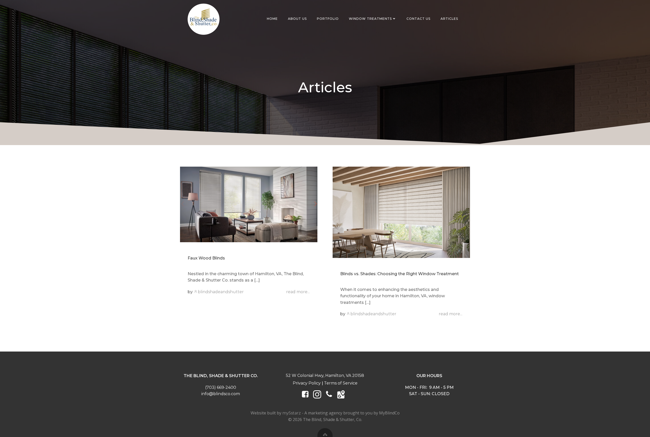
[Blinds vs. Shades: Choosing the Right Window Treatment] (401, 211)
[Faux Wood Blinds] (248, 204)
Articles (449, 19)
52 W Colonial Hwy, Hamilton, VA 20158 (325, 375)
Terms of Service (341, 383)
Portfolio (328, 19)
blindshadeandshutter (221, 291)
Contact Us (418, 19)
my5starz (291, 413)
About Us (297, 19)
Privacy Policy (307, 383)
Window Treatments (370, 19)
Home (272, 19)
